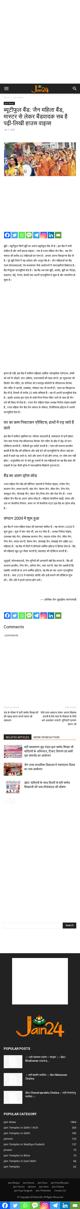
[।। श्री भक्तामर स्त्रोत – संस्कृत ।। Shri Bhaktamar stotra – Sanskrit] (13, 1061)
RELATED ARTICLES (17, 737)
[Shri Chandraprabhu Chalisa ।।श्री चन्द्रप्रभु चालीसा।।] (13, 1097)
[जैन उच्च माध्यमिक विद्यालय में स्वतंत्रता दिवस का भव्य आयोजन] (13, 769)
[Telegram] (36, 235)
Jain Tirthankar (43, 1190)
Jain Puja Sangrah (23, 1190)
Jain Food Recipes (60, 1182)
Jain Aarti (44, 1186)
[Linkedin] (51, 235)
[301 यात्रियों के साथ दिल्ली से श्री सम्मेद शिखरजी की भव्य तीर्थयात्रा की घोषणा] (13, 787)
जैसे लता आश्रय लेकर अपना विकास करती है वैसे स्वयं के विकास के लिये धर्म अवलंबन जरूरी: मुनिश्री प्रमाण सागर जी (58, 718)
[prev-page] (6, 800)
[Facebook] (7, 235)
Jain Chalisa (58, 1186)
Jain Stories (19, 1186)
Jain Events (28, 1182)
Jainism (32, 1186)
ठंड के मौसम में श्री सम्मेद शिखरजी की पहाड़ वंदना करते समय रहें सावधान (21, 716)
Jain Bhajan (14, 1182)
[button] (6, 89)
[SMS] (29, 235)
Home (7, 97)
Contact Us (60, 1190)
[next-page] (12, 800)
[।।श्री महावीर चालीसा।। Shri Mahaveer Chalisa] (13, 1079)
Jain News (19, 97)
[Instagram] (43, 235)
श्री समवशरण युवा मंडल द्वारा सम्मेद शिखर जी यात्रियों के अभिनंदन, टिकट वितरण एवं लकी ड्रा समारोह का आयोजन (48, 751)
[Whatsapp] (22, 235)
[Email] (58, 235)
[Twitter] (14, 235)
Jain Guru (42, 1182)
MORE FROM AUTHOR (47, 737)
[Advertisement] (40, 42)
